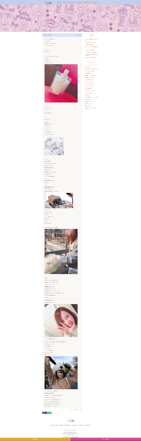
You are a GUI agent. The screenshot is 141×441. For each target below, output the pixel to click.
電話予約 (35, 439)
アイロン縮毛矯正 (88, 79)
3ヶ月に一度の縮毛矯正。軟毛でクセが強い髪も (91, 55)
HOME (52, 425)
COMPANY (79, 2)
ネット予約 (106, 439)
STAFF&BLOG (71, 2)
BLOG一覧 (75, 409)
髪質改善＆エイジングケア (89, 108)
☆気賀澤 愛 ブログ (88, 77)
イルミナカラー (87, 82)
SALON (59, 2)
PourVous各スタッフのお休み (90, 68)
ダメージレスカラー (88, 84)
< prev (70, 409)
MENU (64, 2)
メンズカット (87, 92)
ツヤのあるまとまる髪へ (90, 50)
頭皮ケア (86, 105)
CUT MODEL (93, 2)
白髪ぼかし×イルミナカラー (91, 42)
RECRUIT (86, 2)
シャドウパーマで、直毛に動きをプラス (91, 47)
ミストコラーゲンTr (88, 90)
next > (81, 409)
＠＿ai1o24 (47, 352)
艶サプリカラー (87, 103)
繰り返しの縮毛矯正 (89, 44)
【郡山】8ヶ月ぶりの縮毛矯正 (91, 52)
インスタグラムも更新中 (49, 350)
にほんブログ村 (47, 41)
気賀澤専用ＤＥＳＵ (88, 101)
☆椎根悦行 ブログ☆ (89, 75)
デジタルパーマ (87, 86)
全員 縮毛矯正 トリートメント (90, 97)
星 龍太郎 (87, 99)
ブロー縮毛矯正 (87, 88)
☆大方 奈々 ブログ (89, 71)
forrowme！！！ (52, 352)
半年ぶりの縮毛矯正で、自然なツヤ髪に (91, 40)
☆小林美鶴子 (87, 73)
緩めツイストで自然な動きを (91, 57)
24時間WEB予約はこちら (49, 302)
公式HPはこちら (47, 297)
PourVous (86, 66)
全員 (85, 95)
